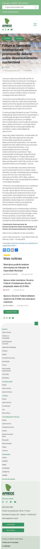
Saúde (4, 447)
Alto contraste (23, 3)
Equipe (4, 354)
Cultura (4, 431)
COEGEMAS (6, 468)
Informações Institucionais (6, 370)
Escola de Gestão (8, 479)
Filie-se (4, 365)
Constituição (6, 406)
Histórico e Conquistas (5, 337)
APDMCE (5, 461)
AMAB (4, 464)
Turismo (5, 450)
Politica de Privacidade (10, 542)
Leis (3, 409)
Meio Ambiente (6, 443)
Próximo (19, 38)
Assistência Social (8, 427)
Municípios (5, 378)
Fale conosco (10, 530)
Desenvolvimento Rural (7, 435)
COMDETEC (6, 472)
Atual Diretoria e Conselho (7, 343)
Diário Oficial (6, 413)
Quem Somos (6, 332)
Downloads (5, 361)
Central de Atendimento (10, 12)
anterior (7, 38)
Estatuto (4, 351)
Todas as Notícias (11, 312)
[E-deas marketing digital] (6, 546)
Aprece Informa (7, 392)
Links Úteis (5, 374)
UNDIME (4, 475)
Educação (5, 440)
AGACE (4, 457)
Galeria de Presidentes (9, 347)
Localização (11, 524)
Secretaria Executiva (8, 358)
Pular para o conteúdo (9, 3)
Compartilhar (27, 70)
